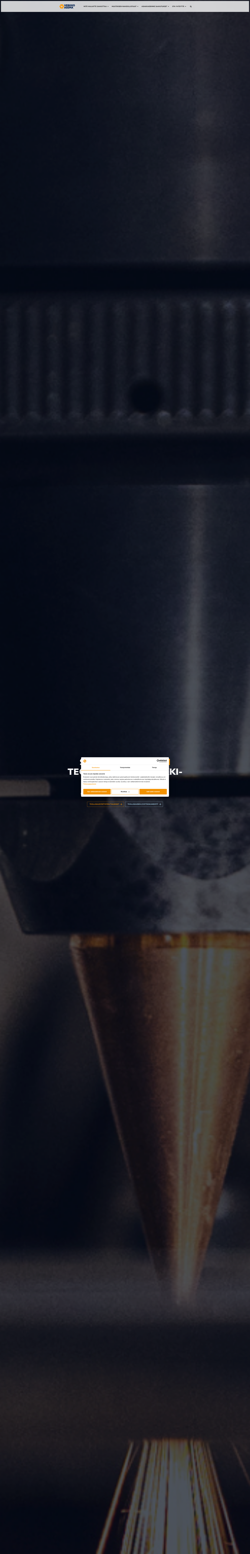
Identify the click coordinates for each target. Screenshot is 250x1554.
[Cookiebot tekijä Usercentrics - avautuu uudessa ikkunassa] (158, 761)
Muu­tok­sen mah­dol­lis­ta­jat (124, 6)
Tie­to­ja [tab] (154, 767)
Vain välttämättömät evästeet (97, 791)
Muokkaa (124, 791)
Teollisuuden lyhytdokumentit (143, 804)
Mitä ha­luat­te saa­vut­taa (95, 6)
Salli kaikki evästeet (153, 791)
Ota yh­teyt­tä (178, 6)
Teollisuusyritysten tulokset (104, 804)
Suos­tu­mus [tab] (96, 767)
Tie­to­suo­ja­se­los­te (89, 784)
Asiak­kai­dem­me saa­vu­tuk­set (154, 6)
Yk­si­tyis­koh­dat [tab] (125, 767)
